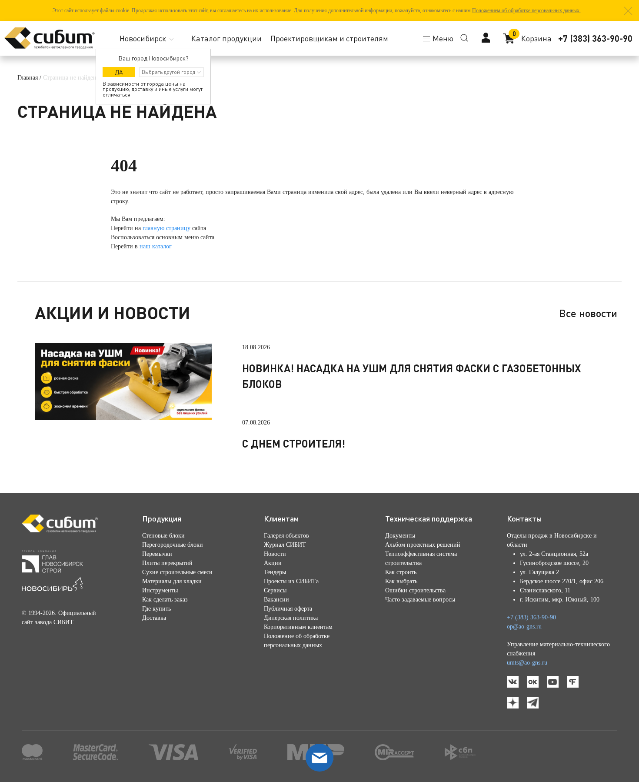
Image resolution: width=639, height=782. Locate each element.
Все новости (588, 313)
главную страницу (166, 228)
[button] (628, 11)
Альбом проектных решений (422, 544)
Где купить (156, 608)
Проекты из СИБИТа (291, 581)
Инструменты (160, 590)
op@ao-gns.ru (524, 626)
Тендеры (275, 572)
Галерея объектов (286, 535)
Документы (400, 535)
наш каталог (156, 246)
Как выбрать (401, 581)
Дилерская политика (291, 618)
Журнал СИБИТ (285, 544)
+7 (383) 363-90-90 (595, 38)
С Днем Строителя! (293, 443)
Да (119, 72)
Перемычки (157, 554)
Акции (273, 563)
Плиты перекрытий (167, 563)
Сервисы (275, 590)
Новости (275, 554)
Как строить (400, 572)
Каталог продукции (226, 38)
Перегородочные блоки (172, 544)
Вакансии (276, 599)
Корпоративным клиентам (298, 627)
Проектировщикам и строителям (329, 38)
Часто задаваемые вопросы (420, 599)
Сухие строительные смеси (177, 572)
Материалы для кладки (172, 581)
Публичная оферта (288, 608)
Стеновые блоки (163, 535)
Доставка (154, 618)
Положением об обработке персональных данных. (526, 10)
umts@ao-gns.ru (527, 662)
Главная (27, 77)
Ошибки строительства (415, 590)
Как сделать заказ (165, 599)
